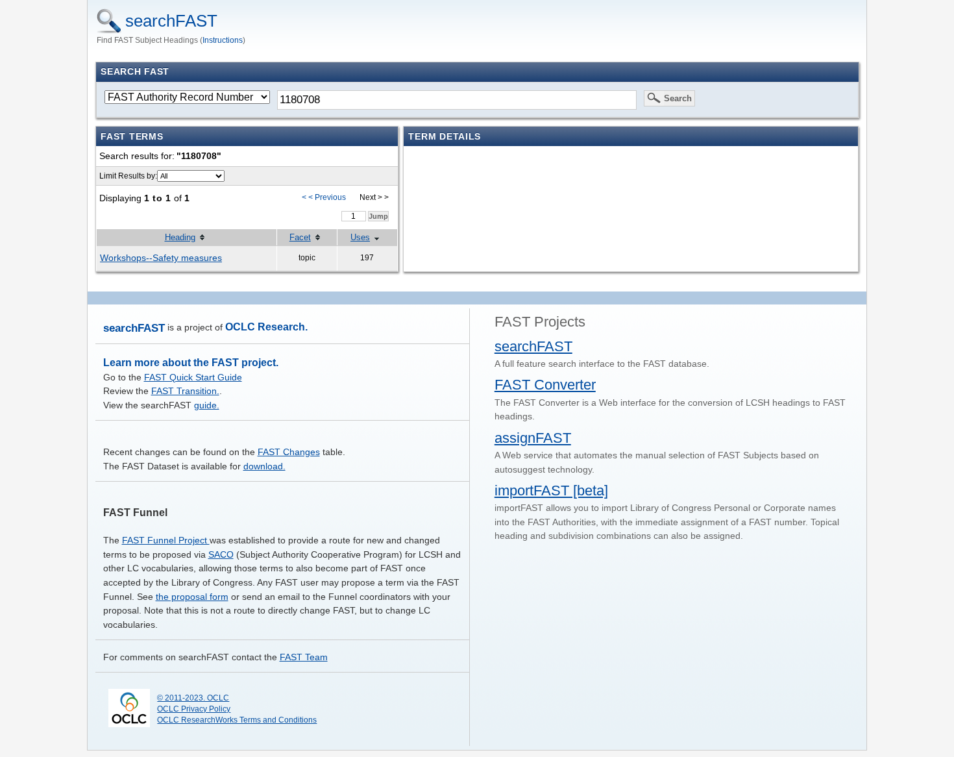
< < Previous (324, 197)
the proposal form (192, 596)
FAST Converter (545, 385)
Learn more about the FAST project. (190, 362)
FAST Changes (289, 452)
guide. (206, 405)
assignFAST (533, 438)
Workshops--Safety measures (161, 258)
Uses (360, 237)
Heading (180, 237)
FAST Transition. (185, 391)
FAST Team (304, 657)
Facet (300, 237)
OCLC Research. (266, 326)
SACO (221, 554)
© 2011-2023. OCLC (193, 698)
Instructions (222, 40)
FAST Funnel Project (166, 540)
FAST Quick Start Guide (193, 377)
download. (264, 466)
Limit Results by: (128, 176)
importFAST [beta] (551, 490)
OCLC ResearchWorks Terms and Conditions (237, 720)
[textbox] (457, 100)
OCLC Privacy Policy (193, 709)
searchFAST (171, 21)
